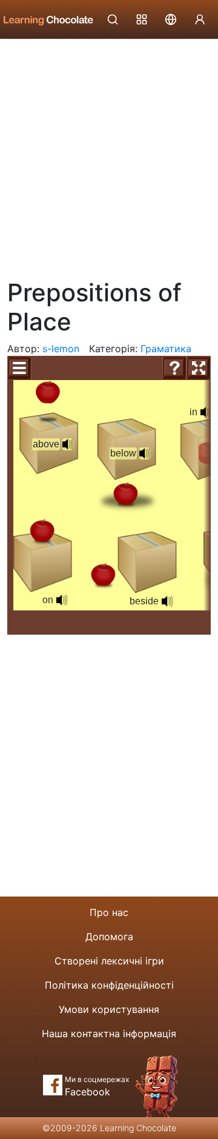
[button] (68, 444)
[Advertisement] (109, 154)
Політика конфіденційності (109, 985)
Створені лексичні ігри (109, 961)
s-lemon (60, 348)
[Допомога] (174, 368)
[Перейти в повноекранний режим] (199, 368)
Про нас (109, 912)
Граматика (165, 348)
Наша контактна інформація (109, 1033)
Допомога (109, 936)
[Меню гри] (19, 368)
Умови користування (109, 1009)
